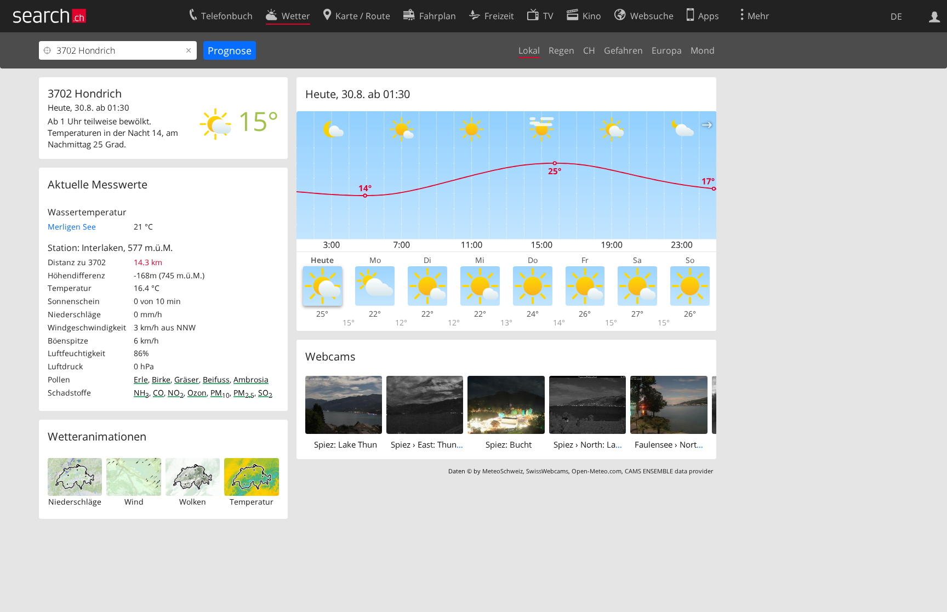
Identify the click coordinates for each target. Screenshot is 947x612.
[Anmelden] (934, 15)
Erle (141, 379)
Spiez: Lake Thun (345, 444)
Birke (161, 379)
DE (896, 16)
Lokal (529, 50)
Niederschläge (74, 501)
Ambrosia (251, 379)
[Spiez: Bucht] (505, 404)
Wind (134, 501)
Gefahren (623, 50)
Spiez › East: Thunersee (434, 444)
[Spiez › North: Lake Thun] (587, 404)
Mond (703, 50)
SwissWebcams (547, 471)
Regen (561, 50)
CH (589, 50)
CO (158, 392)
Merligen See (72, 226)
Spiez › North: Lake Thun (600, 444)
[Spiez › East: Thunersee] (424, 404)
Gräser (186, 379)
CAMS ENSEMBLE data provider (669, 471)
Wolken (192, 501)
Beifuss (216, 379)
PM (220, 392)
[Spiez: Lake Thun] (343, 404)
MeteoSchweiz (502, 471)
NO (176, 392)
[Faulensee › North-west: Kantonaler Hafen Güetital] (668, 404)
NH (141, 392)
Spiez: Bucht (509, 444)
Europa (667, 50)
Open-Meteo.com (596, 471)
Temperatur (251, 501)
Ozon (197, 392)
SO (265, 392)
